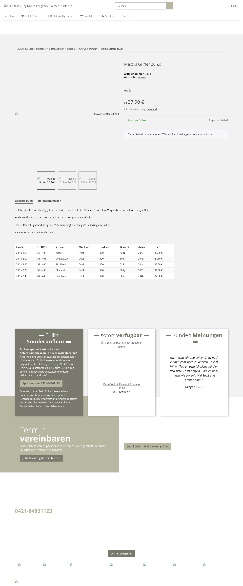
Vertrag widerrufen (121, 553)
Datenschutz (133, 486)
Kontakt (75, 509)
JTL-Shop (222, 581)
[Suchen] (169, 5)
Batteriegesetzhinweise (141, 509)
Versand (152, 109)
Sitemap (130, 498)
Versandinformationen (86, 498)
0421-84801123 (33, 510)
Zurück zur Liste (25, 48)
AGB (127, 492)
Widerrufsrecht (135, 515)
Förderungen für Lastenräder (91, 504)
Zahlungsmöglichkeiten (87, 492)
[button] (213, 6)
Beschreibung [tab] (24, 200)
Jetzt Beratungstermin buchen (42, 458)
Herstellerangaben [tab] (49, 200)
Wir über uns (79, 486)
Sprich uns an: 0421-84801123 (41, 383)
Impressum (132, 504)
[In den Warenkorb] (17, 60)
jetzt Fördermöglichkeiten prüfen (148, 446)
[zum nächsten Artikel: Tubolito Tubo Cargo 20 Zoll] (224, 48)
